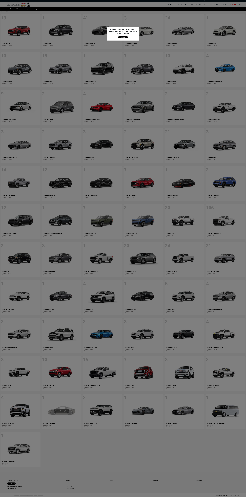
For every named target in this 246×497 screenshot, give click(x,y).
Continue (123, 37)
